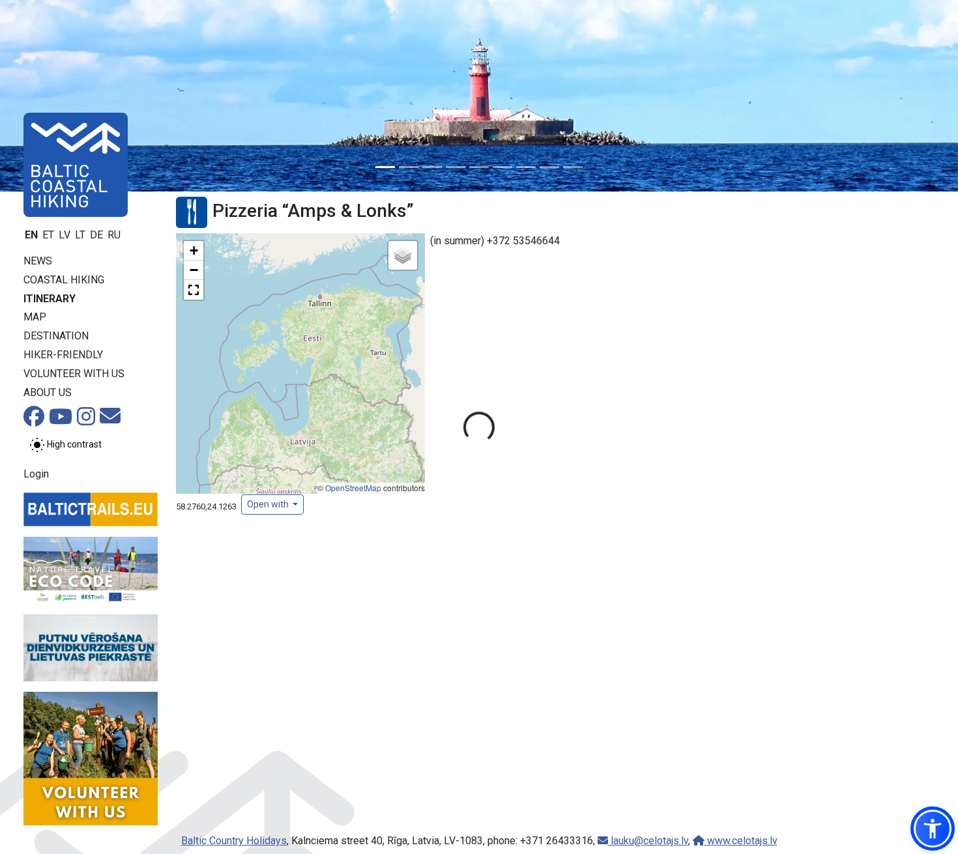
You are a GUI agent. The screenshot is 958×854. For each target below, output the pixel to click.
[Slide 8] (549, 167)
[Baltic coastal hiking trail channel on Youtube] (60, 420)
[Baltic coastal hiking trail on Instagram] (86, 420)
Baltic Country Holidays (234, 840)
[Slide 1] (385, 167)
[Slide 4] (455, 167)
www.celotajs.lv (740, 840)
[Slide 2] (408, 167)
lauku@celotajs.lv (648, 840)
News (37, 261)
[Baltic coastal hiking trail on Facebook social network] (33, 420)
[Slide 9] (573, 167)
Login (36, 474)
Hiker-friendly (63, 355)
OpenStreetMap (353, 487)
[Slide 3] (432, 167)
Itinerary (49, 298)
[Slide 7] (526, 167)
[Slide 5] (479, 167)
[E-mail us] (110, 420)
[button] (193, 251)
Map (34, 317)
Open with (269, 504)
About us (47, 392)
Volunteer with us (73, 373)
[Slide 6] (502, 167)
